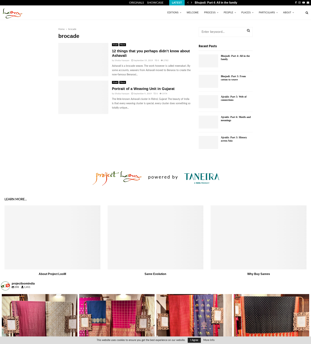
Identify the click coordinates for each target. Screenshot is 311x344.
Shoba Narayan (122, 60)
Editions (173, 12)
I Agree (194, 340)
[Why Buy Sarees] (259, 237)
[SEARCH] (248, 30)
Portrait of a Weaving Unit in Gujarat (143, 89)
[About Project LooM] (52, 237)
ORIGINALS (136, 2)
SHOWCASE (155, 2)
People (228, 12)
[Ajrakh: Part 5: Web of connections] (208, 101)
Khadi (115, 45)
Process (210, 12)
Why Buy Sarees (258, 273)
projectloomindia (39, 298)
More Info (209, 340)
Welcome (193, 12)
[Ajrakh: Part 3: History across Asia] (208, 142)
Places (246, 12)
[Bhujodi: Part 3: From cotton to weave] (208, 81)
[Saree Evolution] (156, 237)
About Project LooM (52, 273)
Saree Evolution (155, 273)
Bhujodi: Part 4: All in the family (218, 2)
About (287, 12)
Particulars (267, 12)
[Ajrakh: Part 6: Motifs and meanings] (208, 122)
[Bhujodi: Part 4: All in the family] (208, 60)
